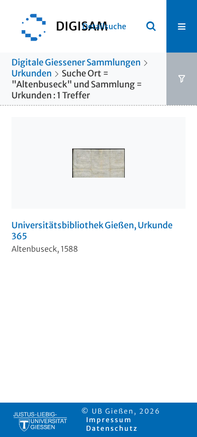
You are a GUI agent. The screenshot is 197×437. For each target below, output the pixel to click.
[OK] (151, 26)
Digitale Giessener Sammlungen (76, 62)
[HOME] (60, 26)
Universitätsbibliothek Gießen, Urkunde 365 (92, 231)
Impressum (109, 420)
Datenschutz (112, 428)
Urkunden (31, 73)
